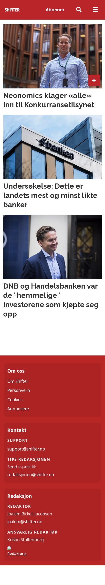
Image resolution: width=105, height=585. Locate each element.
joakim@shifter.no (24, 521)
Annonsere (18, 409)
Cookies (14, 399)
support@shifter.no (26, 449)
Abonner (55, 9)
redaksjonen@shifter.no (30, 474)
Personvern (18, 390)
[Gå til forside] (12, 10)
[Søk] (79, 9)
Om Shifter (17, 381)
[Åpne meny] (95, 9)
